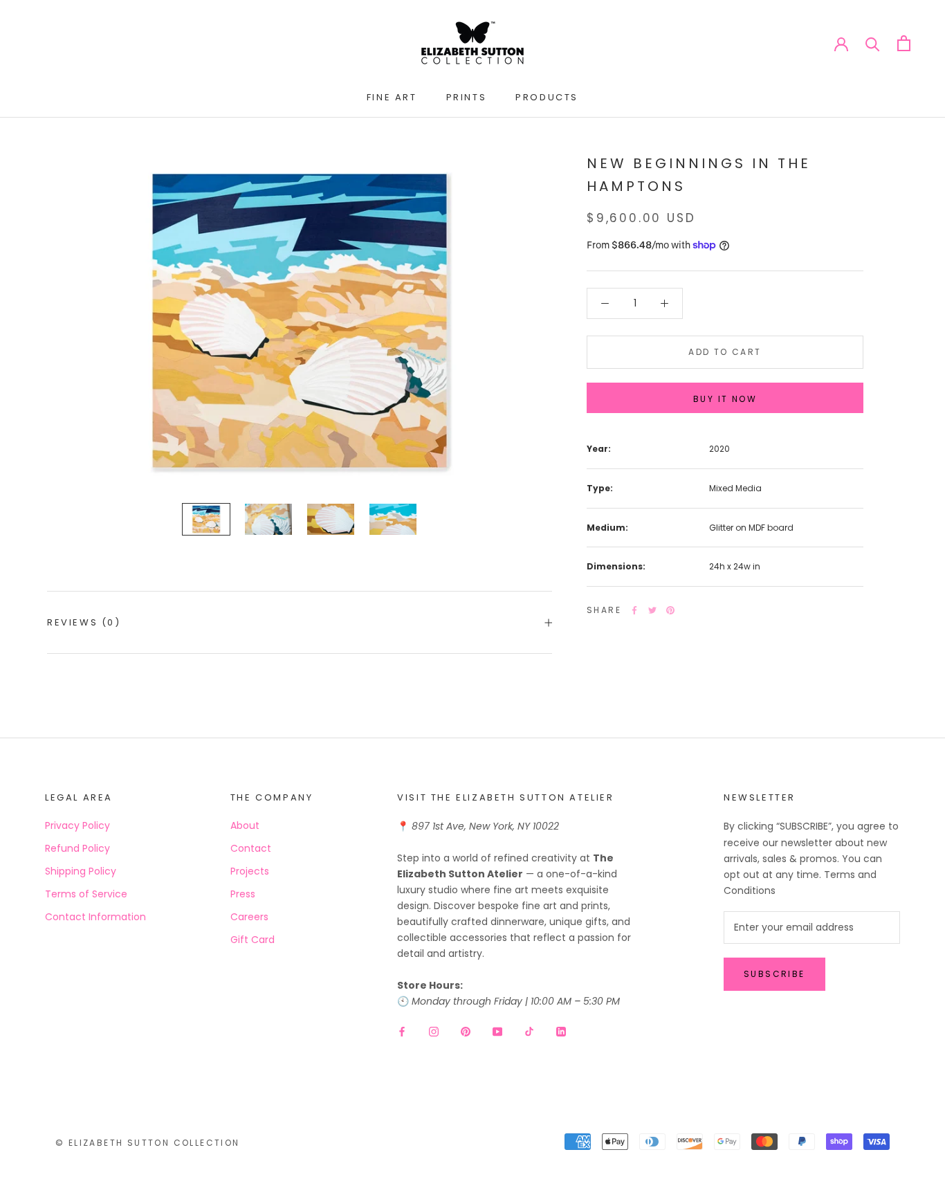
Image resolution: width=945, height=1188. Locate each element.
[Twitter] (652, 610)
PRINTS (466, 97)
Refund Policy (77, 848)
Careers (249, 917)
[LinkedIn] (561, 1031)
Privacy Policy (77, 825)
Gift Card (252, 940)
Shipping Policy (80, 871)
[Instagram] (434, 1031)
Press (242, 894)
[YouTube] (497, 1031)
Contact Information (95, 917)
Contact (250, 848)
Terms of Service (86, 894)
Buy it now (725, 399)
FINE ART (392, 97)
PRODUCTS (546, 97)
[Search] (872, 43)
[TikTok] (529, 1031)
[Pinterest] (670, 610)
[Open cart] (903, 43)
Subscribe (774, 974)
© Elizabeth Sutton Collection (147, 1143)
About (244, 825)
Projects (249, 871)
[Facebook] (634, 610)
